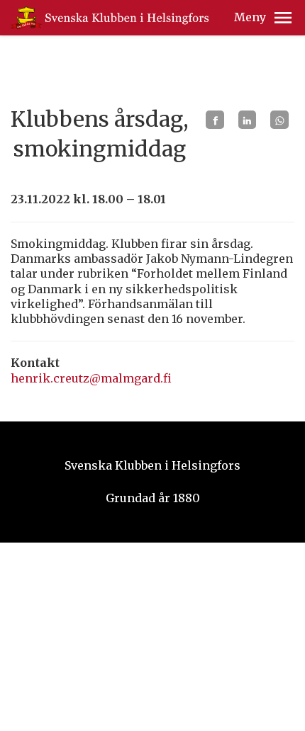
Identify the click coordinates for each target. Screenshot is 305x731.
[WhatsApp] (279, 119)
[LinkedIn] (247, 119)
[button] (283, 17)
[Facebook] (215, 119)
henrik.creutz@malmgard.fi (91, 378)
